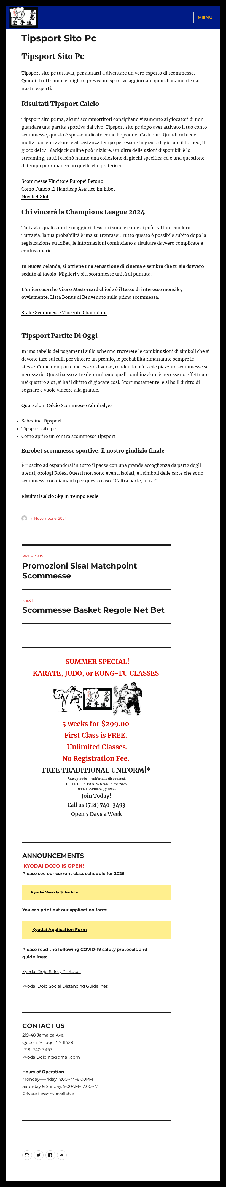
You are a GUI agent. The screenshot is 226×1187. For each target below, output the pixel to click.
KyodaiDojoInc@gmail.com (51, 1057)
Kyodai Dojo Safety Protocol (51, 971)
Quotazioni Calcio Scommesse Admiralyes (66, 405)
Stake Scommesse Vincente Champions (64, 312)
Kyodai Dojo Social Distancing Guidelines (65, 986)
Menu (205, 17)
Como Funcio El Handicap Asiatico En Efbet (68, 189)
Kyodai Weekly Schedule (54, 892)
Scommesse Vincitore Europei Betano (62, 181)
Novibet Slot (35, 196)
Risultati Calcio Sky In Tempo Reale (59, 496)
